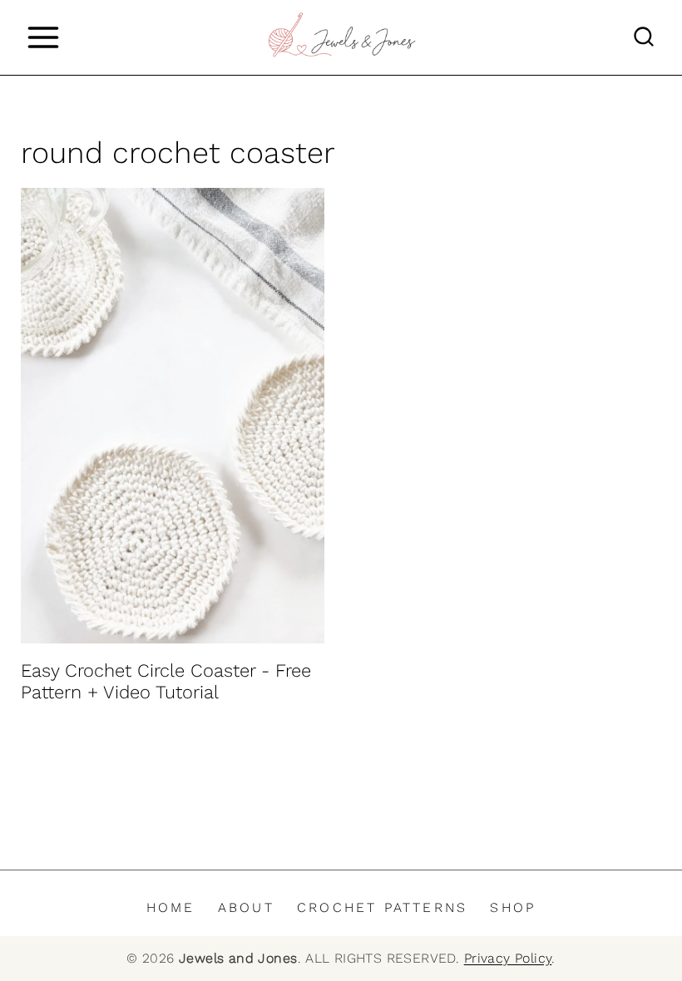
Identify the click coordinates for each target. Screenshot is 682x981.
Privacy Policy (508, 958)
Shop (513, 907)
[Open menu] (43, 37)
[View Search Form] (643, 37)
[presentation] (172, 415)
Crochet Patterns (382, 907)
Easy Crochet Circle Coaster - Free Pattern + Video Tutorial (166, 681)
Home (170, 907)
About (246, 907)
